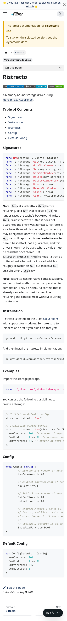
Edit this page (16, 588)
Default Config (17, 138)
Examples (14, 128)
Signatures (15, 117)
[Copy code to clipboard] (60, 157)
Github (30, 6)
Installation (15, 122)
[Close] (64, 4)
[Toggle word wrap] (54, 157)
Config (12, 133)
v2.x (8, 30)
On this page (13, 67)
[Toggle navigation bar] (5, 13)
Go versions (51, 319)
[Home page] (6, 52)
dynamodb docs (16, 42)
